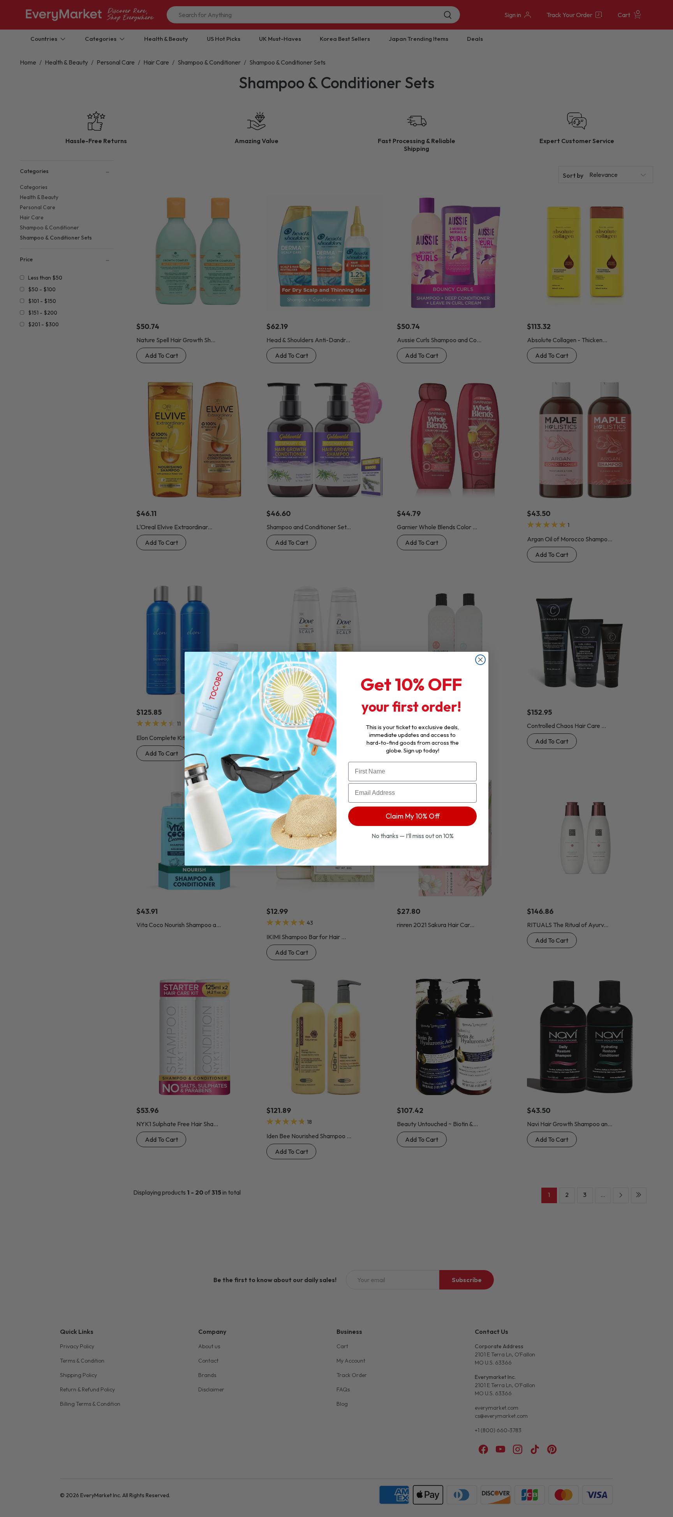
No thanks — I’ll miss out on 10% (413, 836)
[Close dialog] (480, 660)
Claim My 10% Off (413, 816)
